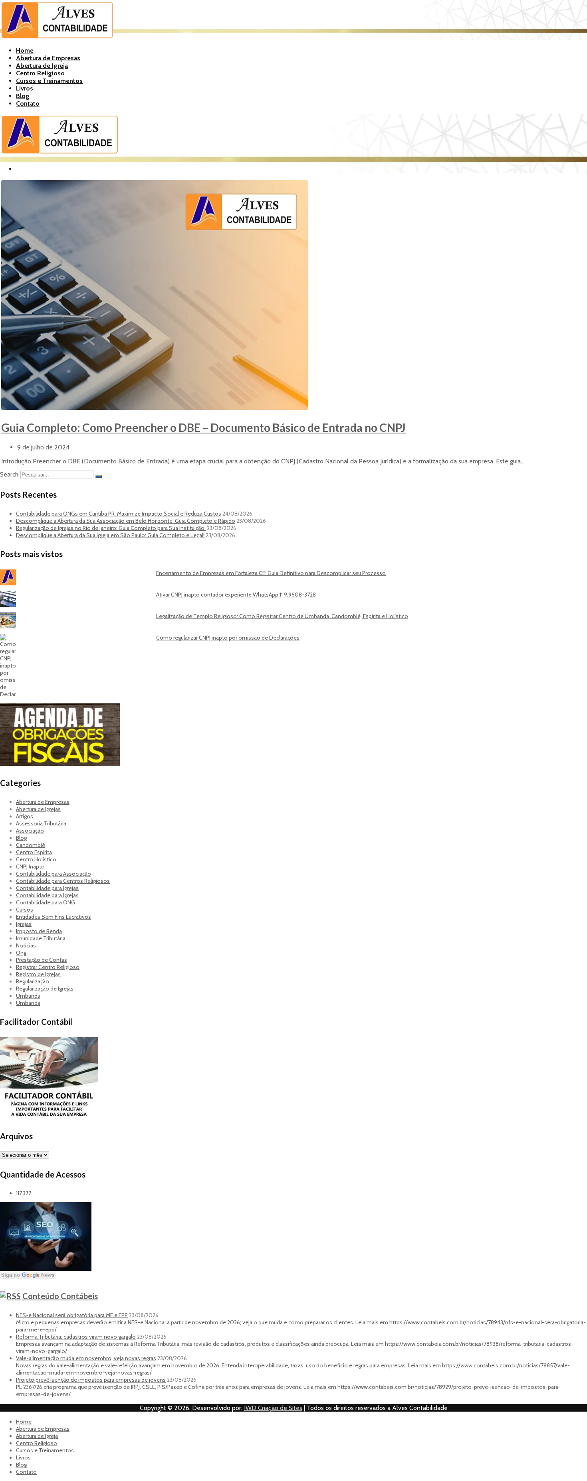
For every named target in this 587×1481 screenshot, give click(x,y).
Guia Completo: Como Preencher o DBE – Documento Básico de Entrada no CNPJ (203, 427)
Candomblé (30, 845)
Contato (28, 103)
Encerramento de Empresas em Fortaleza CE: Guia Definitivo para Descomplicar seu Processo (271, 573)
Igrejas (24, 924)
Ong (21, 952)
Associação (30, 830)
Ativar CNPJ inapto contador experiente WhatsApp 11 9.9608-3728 (236, 594)
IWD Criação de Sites (273, 1408)
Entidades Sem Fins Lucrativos (53, 916)
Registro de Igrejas (38, 974)
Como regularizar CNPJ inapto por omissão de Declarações (227, 637)
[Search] (98, 476)
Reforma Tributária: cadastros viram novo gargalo (76, 1336)
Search (9, 474)
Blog (23, 96)
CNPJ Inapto (30, 866)
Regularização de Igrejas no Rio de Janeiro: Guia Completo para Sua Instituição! (111, 528)
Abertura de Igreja (42, 65)
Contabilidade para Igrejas (47, 888)
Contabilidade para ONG (45, 902)
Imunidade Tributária (40, 938)
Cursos (24, 909)
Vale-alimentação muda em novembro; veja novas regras (86, 1358)
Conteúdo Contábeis (60, 1296)
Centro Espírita (34, 852)
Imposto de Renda (39, 931)
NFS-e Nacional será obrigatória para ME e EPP (72, 1315)
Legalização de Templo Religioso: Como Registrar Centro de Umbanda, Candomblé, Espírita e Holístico (282, 616)
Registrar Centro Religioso (47, 967)
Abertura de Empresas (48, 58)
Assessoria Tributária (41, 823)
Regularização (32, 981)
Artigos (24, 816)
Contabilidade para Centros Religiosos (63, 880)
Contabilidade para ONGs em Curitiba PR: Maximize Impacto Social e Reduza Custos (118, 513)
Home (25, 50)
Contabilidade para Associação (53, 873)
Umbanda (28, 995)
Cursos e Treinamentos (49, 81)
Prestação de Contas (41, 959)
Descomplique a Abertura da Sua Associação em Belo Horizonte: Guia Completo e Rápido (125, 520)
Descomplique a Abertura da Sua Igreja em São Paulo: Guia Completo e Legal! (110, 535)
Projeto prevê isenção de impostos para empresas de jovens (91, 1379)
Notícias (26, 945)
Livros (24, 88)
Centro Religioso (40, 73)
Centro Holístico (36, 859)
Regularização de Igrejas (44, 988)
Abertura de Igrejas (38, 809)
